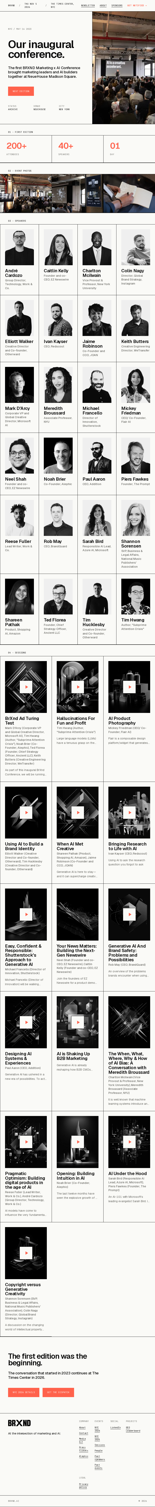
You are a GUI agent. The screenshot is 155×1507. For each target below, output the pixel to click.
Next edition (21, 91)
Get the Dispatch (58, 1392)
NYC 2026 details (24, 1392)
